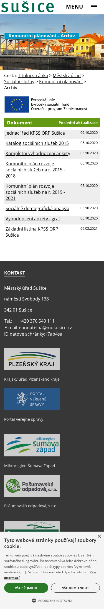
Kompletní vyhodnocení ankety (38, 153)
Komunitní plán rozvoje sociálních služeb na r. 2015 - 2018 (35, 170)
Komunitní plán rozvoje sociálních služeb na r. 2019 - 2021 (35, 192)
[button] (52, 600)
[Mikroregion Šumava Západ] (32, 455)
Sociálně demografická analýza (37, 208)
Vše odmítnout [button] (75, 588)
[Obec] (29, 7)
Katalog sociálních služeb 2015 (37, 143)
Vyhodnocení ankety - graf (33, 219)
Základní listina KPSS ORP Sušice (32, 232)
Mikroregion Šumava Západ (29, 465)
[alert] (52, 570)
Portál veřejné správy (23, 419)
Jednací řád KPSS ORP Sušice (35, 133)
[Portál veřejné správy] (32, 409)
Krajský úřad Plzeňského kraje (32, 379)
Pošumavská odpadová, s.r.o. (30, 505)
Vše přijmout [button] (26, 588)
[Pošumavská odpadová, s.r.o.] (32, 495)
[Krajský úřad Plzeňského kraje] (32, 369)
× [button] (99, 536)
